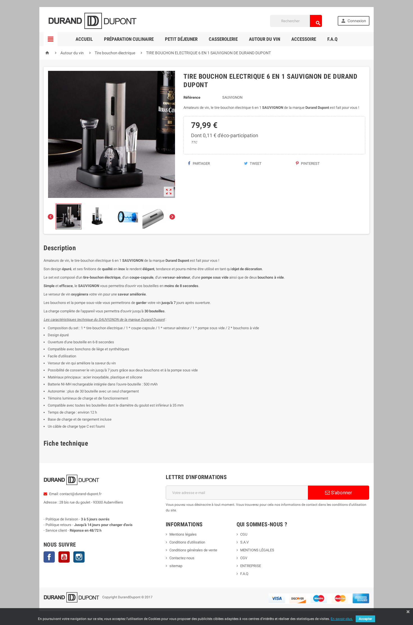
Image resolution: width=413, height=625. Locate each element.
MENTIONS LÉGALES (257, 550)
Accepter (365, 619)
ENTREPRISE (250, 566)
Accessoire (303, 39)
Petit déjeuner (181, 39)
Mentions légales (183, 534)
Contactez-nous (181, 558)
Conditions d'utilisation (187, 542)
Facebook (49, 557)
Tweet (255, 163)
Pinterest (310, 163)
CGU (243, 534)
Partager (201, 163)
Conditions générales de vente (193, 550)
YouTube (64, 557)
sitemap (175, 566)
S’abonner (341, 492)
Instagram (79, 557)
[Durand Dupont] (92, 21)
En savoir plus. (342, 619)
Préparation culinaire (129, 39)
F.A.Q (332, 39)
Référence (191, 97)
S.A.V (244, 542)
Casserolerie (223, 39)
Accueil (84, 39)
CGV (243, 558)
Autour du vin (264, 39)
